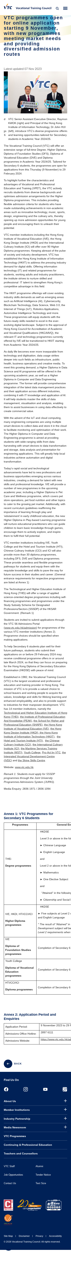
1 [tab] (29, 110)
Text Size (41, 1183)
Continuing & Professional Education (28, 1144)
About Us (10, 1101)
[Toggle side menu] (65, 8)
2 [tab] (36, 110)
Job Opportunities (13, 1174)
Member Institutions (17, 1109)
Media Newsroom (15, 1127)
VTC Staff (9, 1166)
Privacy (39, 1236)
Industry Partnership (17, 1118)
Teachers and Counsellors (21, 1153)
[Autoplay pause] (63, 110)
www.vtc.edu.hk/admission (20, 627)
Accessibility (55, 1236)
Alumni (39, 1166)
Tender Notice (43, 1174)
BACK (18, 1063)
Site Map (8, 1236)
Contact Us (10, 1183)
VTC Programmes (15, 1136)
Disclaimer (24, 1236)
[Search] (57, 8)
